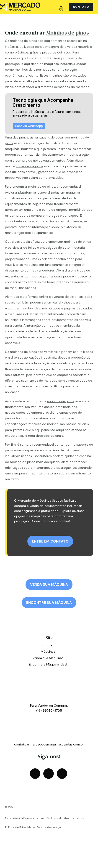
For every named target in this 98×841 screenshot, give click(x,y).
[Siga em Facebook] (35, 773)
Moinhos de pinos (67, 32)
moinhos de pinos (23, 41)
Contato (81, 7)
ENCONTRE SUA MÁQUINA (49, 602)
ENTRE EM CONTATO (50, 541)
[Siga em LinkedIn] (62, 773)
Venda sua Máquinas (48, 658)
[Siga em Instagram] (48, 773)
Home (48, 645)
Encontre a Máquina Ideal (48, 664)
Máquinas (48, 651)
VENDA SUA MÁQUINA (49, 584)
